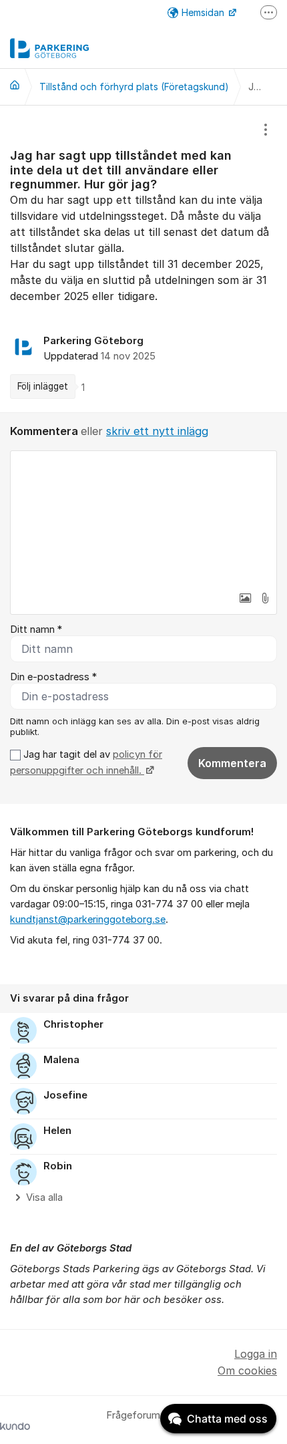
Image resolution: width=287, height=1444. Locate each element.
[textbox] (143, 518)
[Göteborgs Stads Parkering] (14, 85)
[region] (143, 259)
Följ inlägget (42, 386)
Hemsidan (204, 12)
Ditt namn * (36, 629)
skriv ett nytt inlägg (157, 431)
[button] (245, 598)
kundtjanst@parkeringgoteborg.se (88, 919)
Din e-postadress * (53, 677)
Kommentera (232, 763)
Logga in (255, 1353)
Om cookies (247, 1370)
